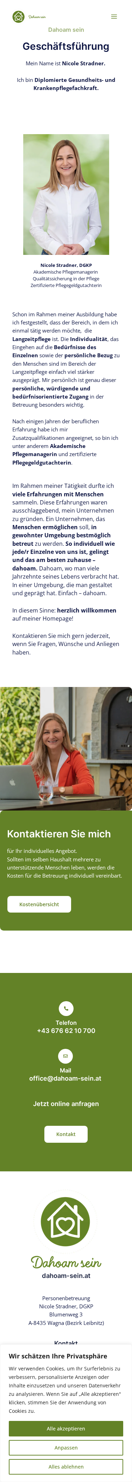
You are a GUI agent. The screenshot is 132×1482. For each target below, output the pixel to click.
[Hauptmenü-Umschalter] (114, 16)
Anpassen (66, 1447)
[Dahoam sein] (28, 17)
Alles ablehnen (66, 1466)
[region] (66, 1413)
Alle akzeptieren (66, 1428)
